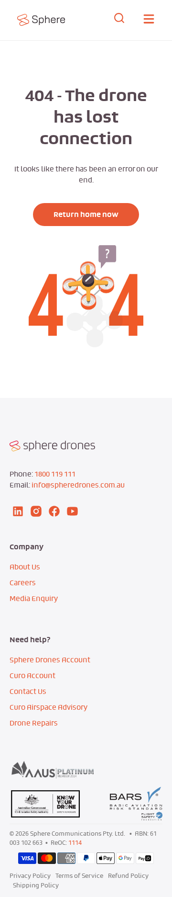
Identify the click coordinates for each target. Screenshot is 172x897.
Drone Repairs (34, 723)
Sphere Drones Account (50, 660)
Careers (23, 583)
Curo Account (32, 675)
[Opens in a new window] (48, 20)
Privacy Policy (30, 875)
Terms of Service (79, 875)
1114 (75, 842)
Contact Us (28, 691)
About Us (25, 567)
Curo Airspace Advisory (48, 707)
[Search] (120, 20)
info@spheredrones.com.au (78, 485)
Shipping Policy (36, 885)
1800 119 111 (54, 474)
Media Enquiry (34, 598)
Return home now (86, 214)
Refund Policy (128, 875)
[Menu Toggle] (148, 20)
